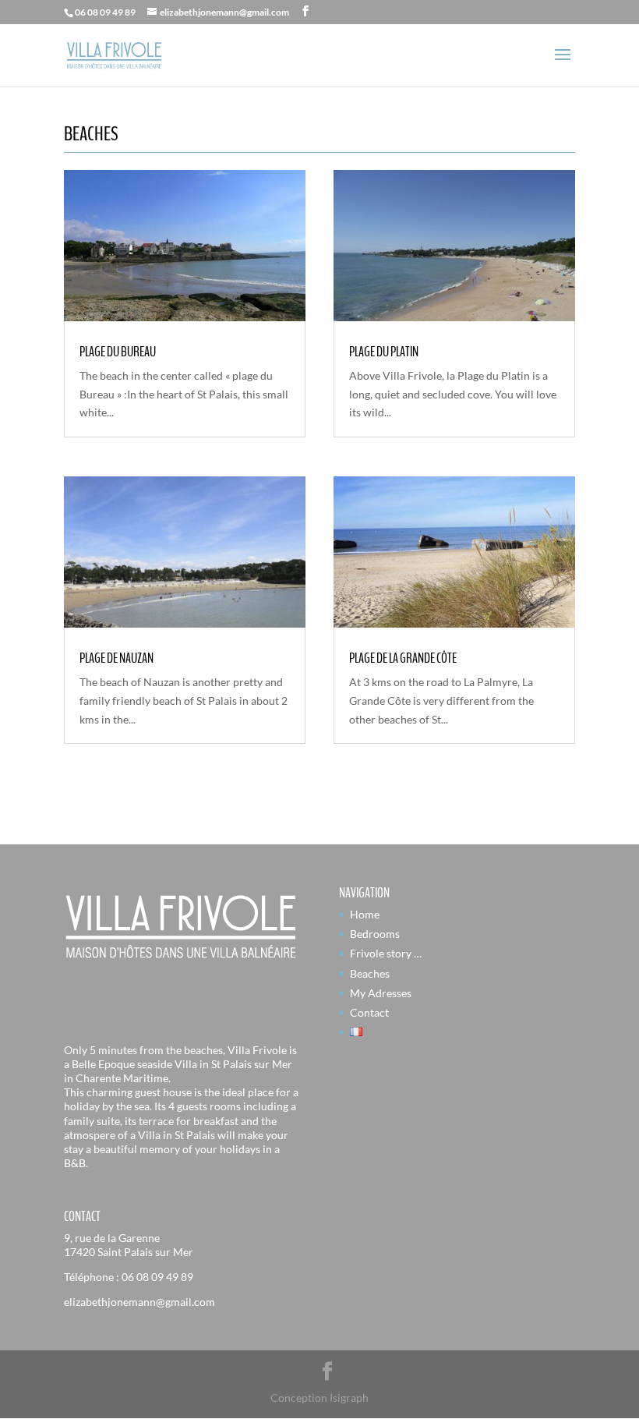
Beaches (370, 973)
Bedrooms (375, 933)
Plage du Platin (383, 351)
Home (365, 914)
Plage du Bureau (117, 351)
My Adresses (380, 993)
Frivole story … (386, 953)
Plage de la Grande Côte (403, 658)
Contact (369, 1012)
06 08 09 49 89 (157, 1276)
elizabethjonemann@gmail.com (139, 1301)
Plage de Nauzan (116, 658)
